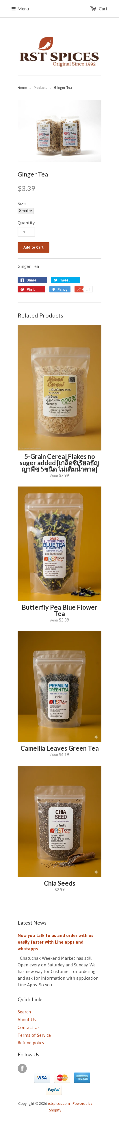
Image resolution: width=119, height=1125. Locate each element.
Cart (103, 8)
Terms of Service (34, 1035)
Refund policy (31, 1042)
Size (22, 203)
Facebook (22, 1068)
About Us (27, 1019)
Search (24, 1011)
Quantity (26, 222)
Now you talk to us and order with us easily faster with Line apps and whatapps (55, 942)
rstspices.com (59, 1103)
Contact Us (29, 1027)
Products (40, 88)
